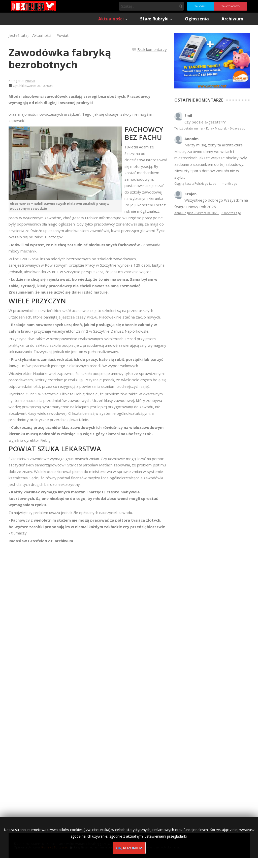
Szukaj (180, 6)
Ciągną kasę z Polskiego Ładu (195, 183)
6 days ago (237, 128)
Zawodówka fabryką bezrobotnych (60, 58)
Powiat (30, 80)
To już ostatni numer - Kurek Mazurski (201, 128)
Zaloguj (200, 6)
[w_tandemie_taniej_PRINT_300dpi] (212, 59)
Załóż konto (230, 6)
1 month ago (228, 183)
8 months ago (231, 213)
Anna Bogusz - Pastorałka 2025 (196, 213)
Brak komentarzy (152, 49)
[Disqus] (88, 615)
